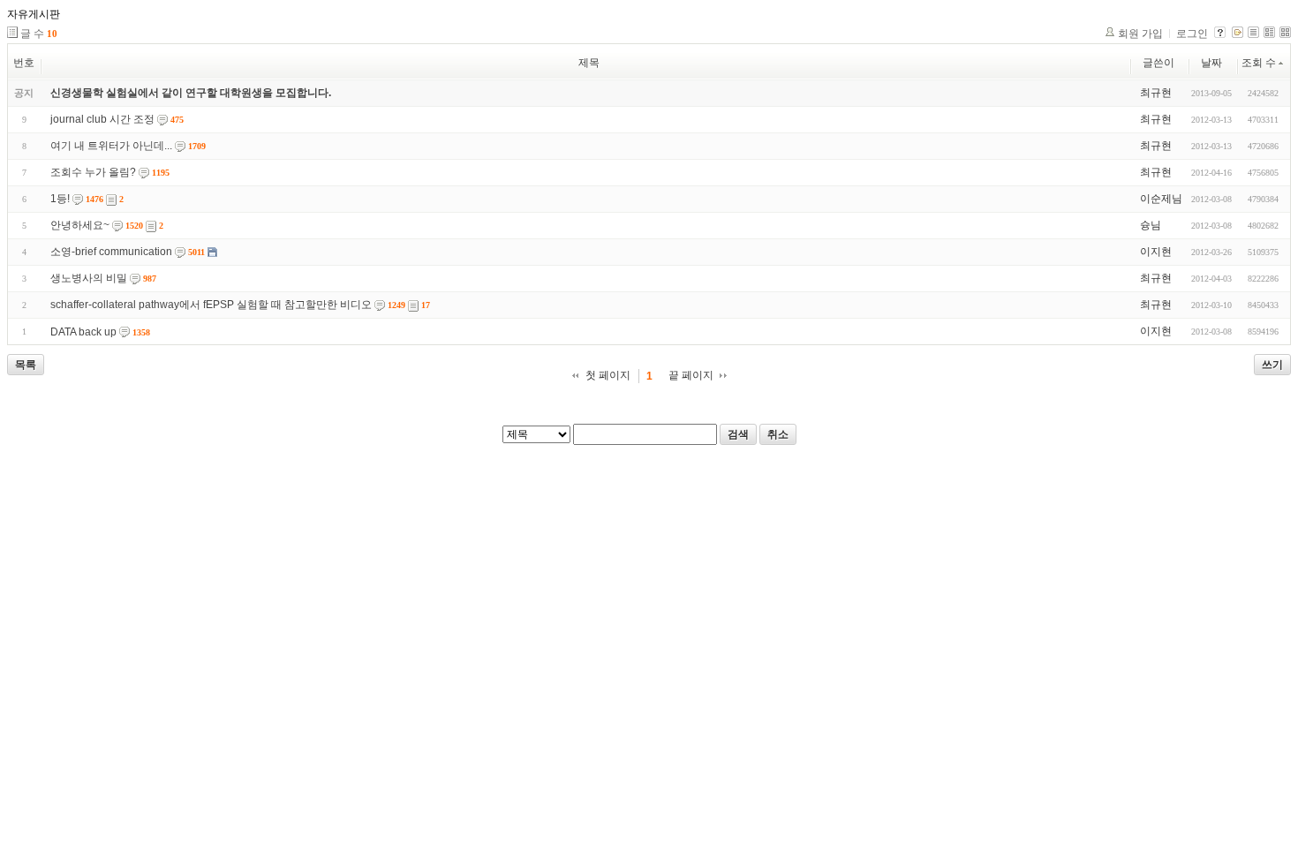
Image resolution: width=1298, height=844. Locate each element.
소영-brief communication (111, 251)
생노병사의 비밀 (88, 278)
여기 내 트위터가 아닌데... (111, 145)
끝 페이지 (690, 375)
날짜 (1211, 63)
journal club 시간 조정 (102, 119)
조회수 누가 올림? (93, 172)
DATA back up (83, 332)
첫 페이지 (607, 375)
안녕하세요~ (79, 225)
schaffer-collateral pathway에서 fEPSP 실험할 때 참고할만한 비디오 (211, 304)
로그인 (1192, 33)
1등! (60, 198)
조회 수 (1258, 63)
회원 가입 (1140, 33)
